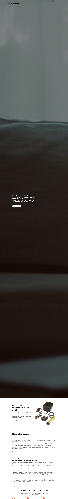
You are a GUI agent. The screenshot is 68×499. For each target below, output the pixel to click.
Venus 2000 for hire (17, 420)
